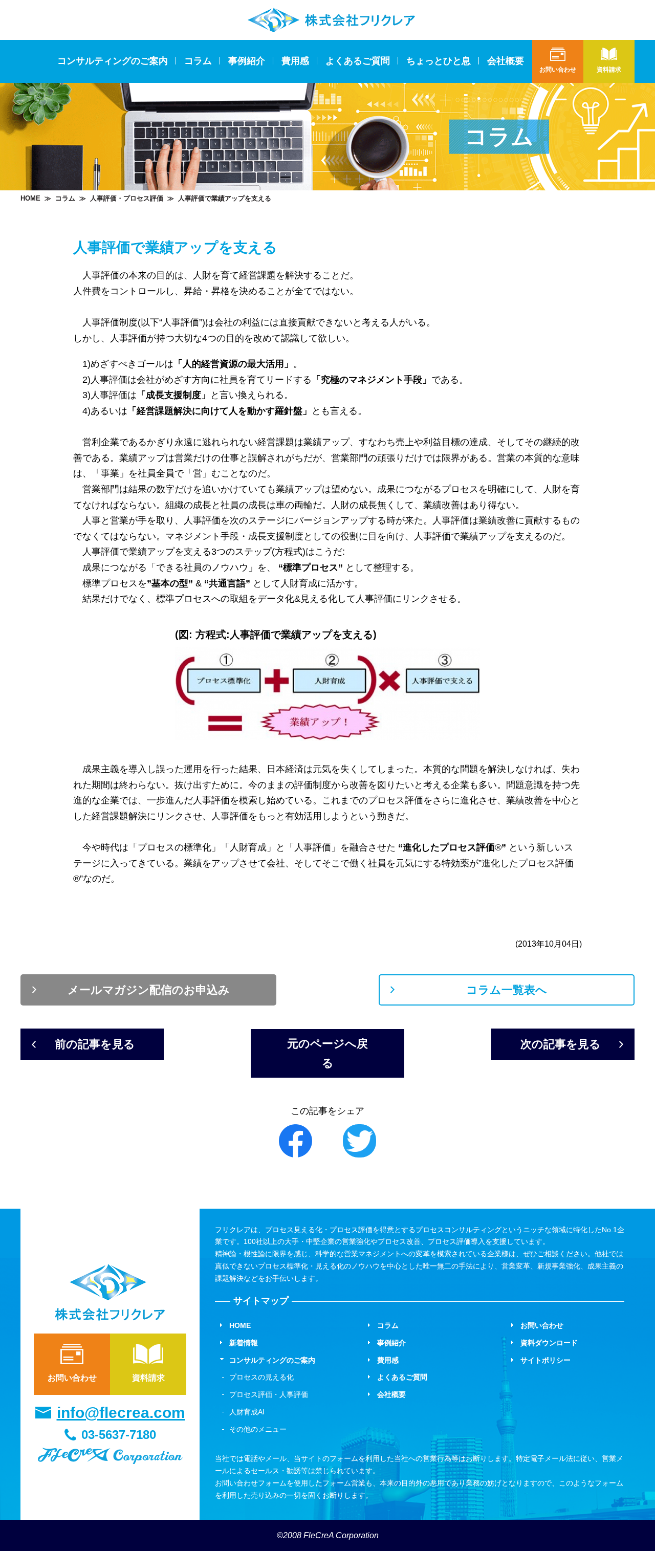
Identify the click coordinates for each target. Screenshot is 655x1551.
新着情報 (243, 1343)
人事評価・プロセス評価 (126, 198)
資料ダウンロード (549, 1343)
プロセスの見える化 (261, 1377)
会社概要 (505, 61)
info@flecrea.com (121, 1412)
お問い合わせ (72, 1377)
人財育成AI (247, 1412)
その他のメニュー (258, 1429)
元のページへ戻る (327, 1053)
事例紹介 (246, 61)
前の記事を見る (95, 1044)
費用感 (295, 61)
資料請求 (148, 1377)
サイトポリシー (545, 1360)
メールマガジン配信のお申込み (149, 990)
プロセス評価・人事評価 (268, 1394)
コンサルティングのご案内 (272, 1360)
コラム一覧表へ (506, 990)
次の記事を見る (560, 1044)
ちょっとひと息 (438, 61)
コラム (198, 61)
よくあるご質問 (357, 61)
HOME (30, 198)
